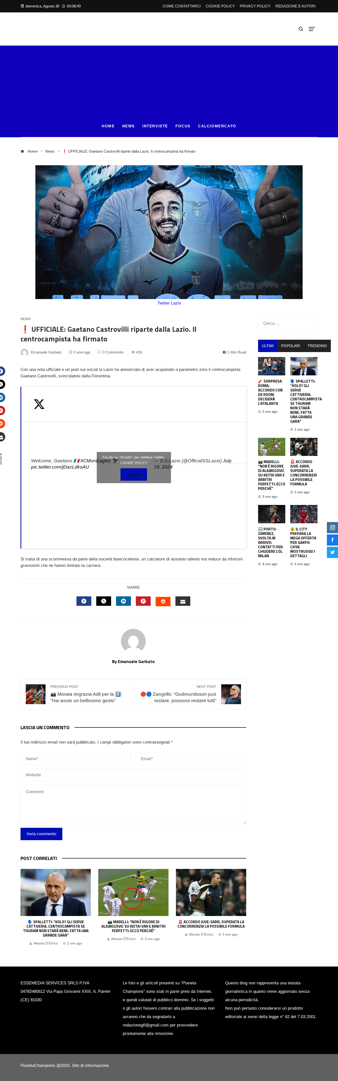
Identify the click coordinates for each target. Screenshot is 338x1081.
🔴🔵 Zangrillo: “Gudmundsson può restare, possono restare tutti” (178, 694)
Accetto (134, 474)
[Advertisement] (169, 80)
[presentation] (25, 908)
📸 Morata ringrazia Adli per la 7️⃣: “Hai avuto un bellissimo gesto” (86, 694)
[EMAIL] (182, 601)
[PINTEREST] (143, 601)
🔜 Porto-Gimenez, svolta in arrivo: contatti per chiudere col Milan (270, 542)
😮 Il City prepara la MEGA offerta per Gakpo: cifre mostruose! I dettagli (303, 542)
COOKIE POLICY (133, 463)
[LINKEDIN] (123, 601)
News (26, 319)
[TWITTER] (103, 601)
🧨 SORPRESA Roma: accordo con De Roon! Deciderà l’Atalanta (270, 392)
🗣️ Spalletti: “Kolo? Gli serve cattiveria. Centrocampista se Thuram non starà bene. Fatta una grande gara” (56, 928)
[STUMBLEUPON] (163, 601)
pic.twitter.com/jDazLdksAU (60, 467)
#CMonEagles (95, 460)
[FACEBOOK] (83, 601)
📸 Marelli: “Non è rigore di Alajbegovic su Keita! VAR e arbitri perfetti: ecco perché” (133, 926)
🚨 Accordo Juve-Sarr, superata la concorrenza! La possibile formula (211, 924)
